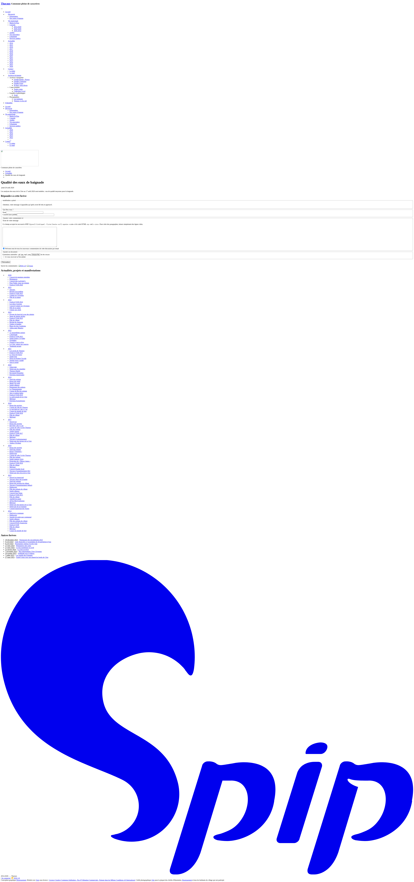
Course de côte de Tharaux (18, 407)
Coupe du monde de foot (17, 411)
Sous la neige (14, 362)
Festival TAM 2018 (16, 413)
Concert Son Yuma (15, 493)
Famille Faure (18, 83)
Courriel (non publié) (10, 215)
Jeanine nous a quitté (16, 360)
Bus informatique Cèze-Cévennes (30, 551)
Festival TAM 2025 (16, 294)
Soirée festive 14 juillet (17, 338)
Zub (153, 880)
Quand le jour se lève (16, 342)
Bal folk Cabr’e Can (16, 426)
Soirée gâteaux (14, 385)
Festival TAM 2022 (16, 336)
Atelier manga (14, 431)
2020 (11, 55)
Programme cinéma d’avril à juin (26, 544)
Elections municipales (16, 375)
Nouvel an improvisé (16, 478)
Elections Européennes (17, 401)
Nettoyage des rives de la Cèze (19, 473)
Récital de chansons (16, 322)
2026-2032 (17, 31)
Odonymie (13, 367)
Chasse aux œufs (15, 310)
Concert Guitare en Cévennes (19, 306)
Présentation (13, 16)
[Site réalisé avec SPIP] (207, 874)
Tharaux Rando (14, 371)
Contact (7, 141)
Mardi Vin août (14, 383)
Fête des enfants (14, 429)
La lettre (12, 71)
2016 (11, 47)
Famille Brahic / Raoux (22, 79)
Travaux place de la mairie (18, 479)
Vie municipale (10, 114)
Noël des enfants (15, 379)
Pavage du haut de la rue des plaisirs (21, 314)
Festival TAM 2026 (16, 285)
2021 (11, 57)
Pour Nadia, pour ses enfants (19, 283)
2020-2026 (17, 29)
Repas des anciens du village (19, 483)
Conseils (12, 25)
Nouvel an (13, 422)
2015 (11, 45)
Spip (37, 880)
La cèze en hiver (23, 549)
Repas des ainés (14, 381)
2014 (11, 43)
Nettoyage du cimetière (17, 369)
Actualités (8, 128)
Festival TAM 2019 (16, 395)
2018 (11, 51)
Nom (4, 212)
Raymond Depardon (16, 373)
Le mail (12, 73)
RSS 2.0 (16, 878)
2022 (11, 59)
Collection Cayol (19, 91)
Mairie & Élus (14, 23)
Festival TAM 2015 (16, 495)
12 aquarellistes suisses (17, 333)
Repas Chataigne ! (15, 452)
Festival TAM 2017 (16, 433)
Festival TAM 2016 (16, 463)
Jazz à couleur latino (16, 393)
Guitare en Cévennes (16, 295)
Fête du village (14, 320)
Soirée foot (13, 357)
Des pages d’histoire (16, 18)
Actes (16, 95)
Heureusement (21, 880)
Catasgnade (13, 334)
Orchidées (12, 340)
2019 (11, 53)
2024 (11, 62)
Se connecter (6, 878)
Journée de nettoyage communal (20, 517)
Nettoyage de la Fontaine (18, 507)
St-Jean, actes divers (20, 85)
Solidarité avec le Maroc (26, 553)
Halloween (13, 453)
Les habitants (18, 99)
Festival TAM (14, 525)
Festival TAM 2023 (16, 318)
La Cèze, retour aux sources (18, 344)
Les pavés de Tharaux (16, 351)
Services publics (14, 38)
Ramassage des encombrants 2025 (31, 540)
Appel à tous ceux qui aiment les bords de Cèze (32, 557)
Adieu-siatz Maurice (16, 328)
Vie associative (14, 34)
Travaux (12, 290)
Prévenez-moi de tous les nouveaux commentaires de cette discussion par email (32, 249)
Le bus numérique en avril (25, 548)
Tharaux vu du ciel (20, 101)
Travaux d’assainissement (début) (20, 485)
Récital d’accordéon (16, 292)
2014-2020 (17, 27)
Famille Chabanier (20, 81)
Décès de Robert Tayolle (17, 359)
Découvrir (8, 108)
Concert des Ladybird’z (17, 281)
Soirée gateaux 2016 (16, 459)
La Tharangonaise (15, 389)
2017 (11, 49)
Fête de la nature (15, 297)
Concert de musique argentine (19, 277)
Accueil (7, 106)
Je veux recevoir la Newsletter (15, 257)
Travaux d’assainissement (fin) (19, 471)
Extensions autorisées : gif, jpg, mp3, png (17, 254)
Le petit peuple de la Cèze (18, 397)
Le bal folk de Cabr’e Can (18, 409)
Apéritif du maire (15, 499)
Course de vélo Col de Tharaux (20, 427)
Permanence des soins (23, 546)
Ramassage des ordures (17, 387)
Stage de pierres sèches (17, 316)
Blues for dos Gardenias (17, 326)
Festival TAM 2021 (16, 353)
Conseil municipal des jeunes (19, 509)
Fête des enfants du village (18, 489)
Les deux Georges (15, 304)
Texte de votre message (10, 221)
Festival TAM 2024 (16, 302)
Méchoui (12, 399)
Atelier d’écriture (15, 443)
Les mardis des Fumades (24, 555)
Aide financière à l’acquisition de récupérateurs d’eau (33, 542)
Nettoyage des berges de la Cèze (20, 441)
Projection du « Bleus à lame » (19, 461)
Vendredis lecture (15, 346)
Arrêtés (11, 33)
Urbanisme (13, 36)
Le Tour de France (15, 355)
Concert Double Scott (16, 469)
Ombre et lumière (15, 324)
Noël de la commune (16, 513)
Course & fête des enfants (18, 391)
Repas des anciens (15, 405)
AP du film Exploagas (16, 501)
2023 (11, 60)
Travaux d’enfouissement (18, 439)
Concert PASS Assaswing (18, 523)
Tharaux (5, 3)
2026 (11, 66)
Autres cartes (18, 89)
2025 (11, 64)
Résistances (13, 279)
